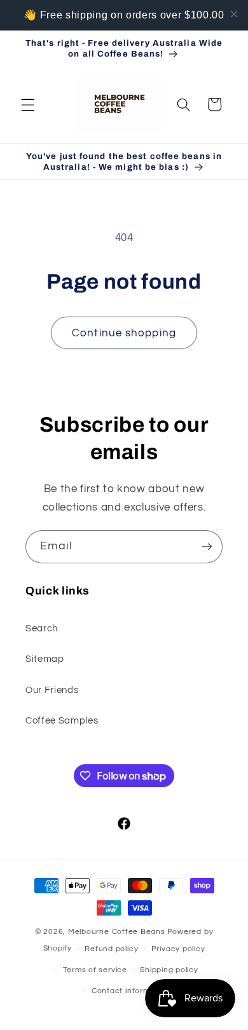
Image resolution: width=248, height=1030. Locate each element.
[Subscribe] (206, 546)
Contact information (131, 991)
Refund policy (111, 949)
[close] (234, 14)
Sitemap (44, 659)
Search (41, 628)
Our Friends (51, 690)
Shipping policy (169, 970)
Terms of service (95, 970)
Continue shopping (124, 332)
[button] (28, 104)
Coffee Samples (61, 720)
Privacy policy (178, 949)
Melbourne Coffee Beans (116, 932)
